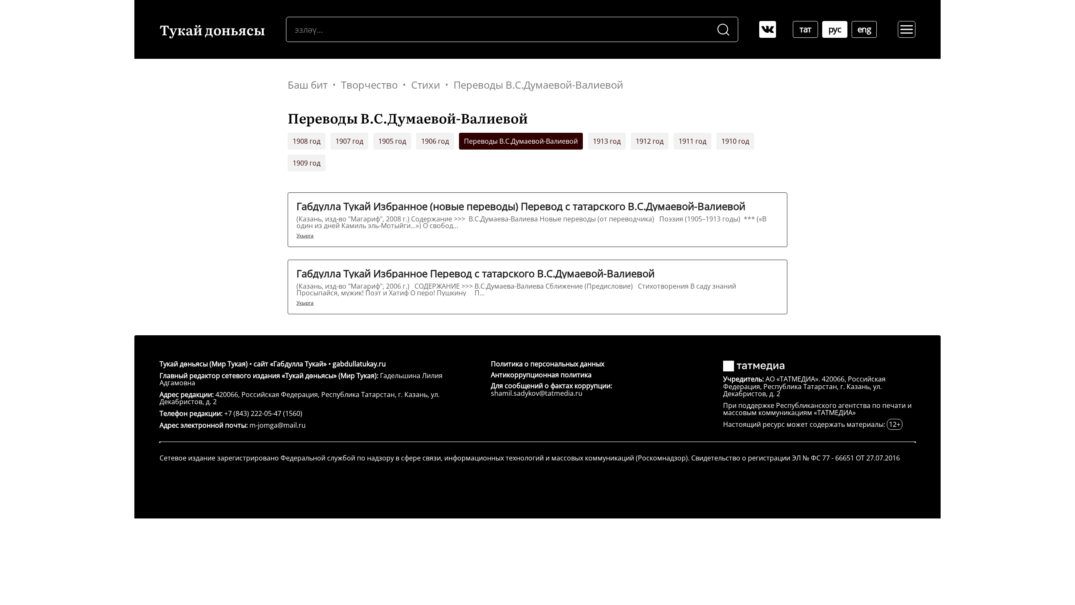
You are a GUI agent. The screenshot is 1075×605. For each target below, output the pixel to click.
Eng (864, 29)
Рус (835, 29)
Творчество (369, 85)
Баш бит (308, 85)
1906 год (435, 141)
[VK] (767, 29)
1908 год (306, 141)
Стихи (425, 85)
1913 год (607, 141)
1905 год (392, 141)
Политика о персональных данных (547, 363)
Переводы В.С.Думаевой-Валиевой (521, 141)
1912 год (649, 141)
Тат (805, 29)
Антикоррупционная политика (541, 374)
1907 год (349, 141)
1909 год (306, 163)
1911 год (692, 141)
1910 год (735, 141)
